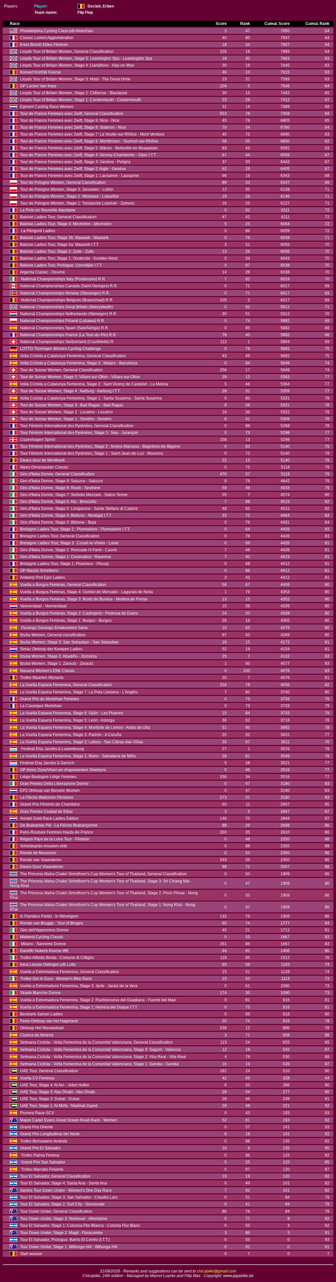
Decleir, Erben (101, 6)
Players (10, 6)
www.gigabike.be (238, 1275)
